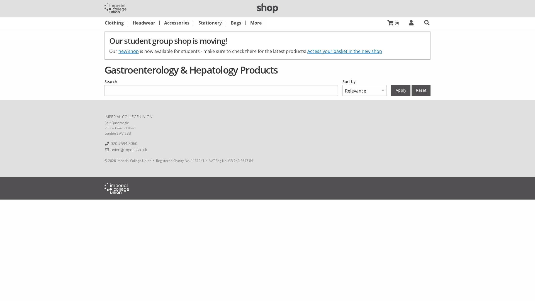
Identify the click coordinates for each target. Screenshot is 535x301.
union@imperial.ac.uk (129, 149)
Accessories (176, 23)
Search (110, 81)
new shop (128, 51)
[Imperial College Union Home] (115, 8)
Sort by (349, 81)
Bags (236, 23)
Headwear (144, 23)
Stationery (210, 23)
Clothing (114, 23)
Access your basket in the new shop (344, 51)
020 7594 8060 (124, 143)
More (256, 23)
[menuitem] (114, 23)
